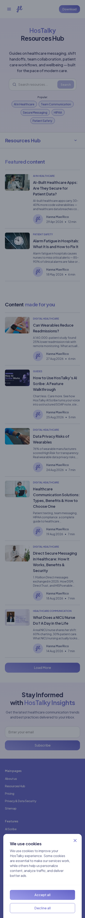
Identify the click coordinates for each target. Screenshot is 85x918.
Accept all (42, 895)
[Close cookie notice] (75, 840)
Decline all (42, 908)
